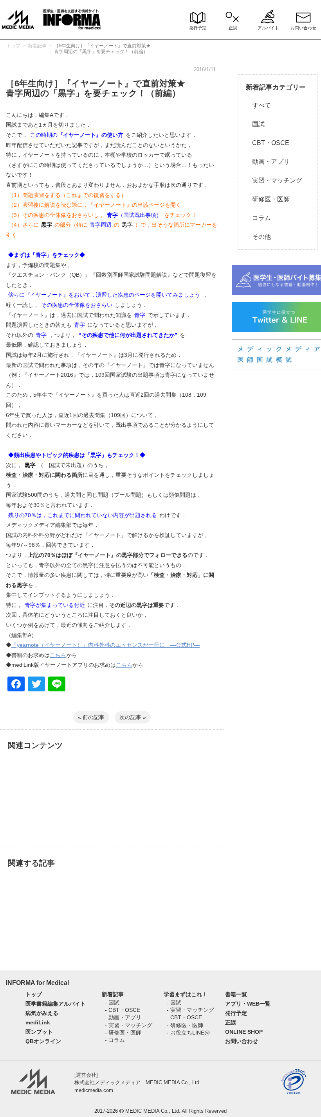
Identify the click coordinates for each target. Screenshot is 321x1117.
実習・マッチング (274, 180)
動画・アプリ (268, 161)
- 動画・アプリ (123, 1017)
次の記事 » (132, 717)
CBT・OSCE (267, 143)
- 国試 (112, 1002)
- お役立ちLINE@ (188, 1032)
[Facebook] (16, 685)
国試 (255, 124)
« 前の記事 (91, 717)
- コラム (115, 1040)
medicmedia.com (93, 1090)
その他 (258, 236)
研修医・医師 (268, 199)
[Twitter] (36, 685)
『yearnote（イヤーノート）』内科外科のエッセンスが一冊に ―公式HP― (105, 645)
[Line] (57, 685)
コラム (258, 218)
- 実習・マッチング (128, 1025)
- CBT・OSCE (122, 1010)
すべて (258, 105)
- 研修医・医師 (123, 1032)
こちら (58, 655)
